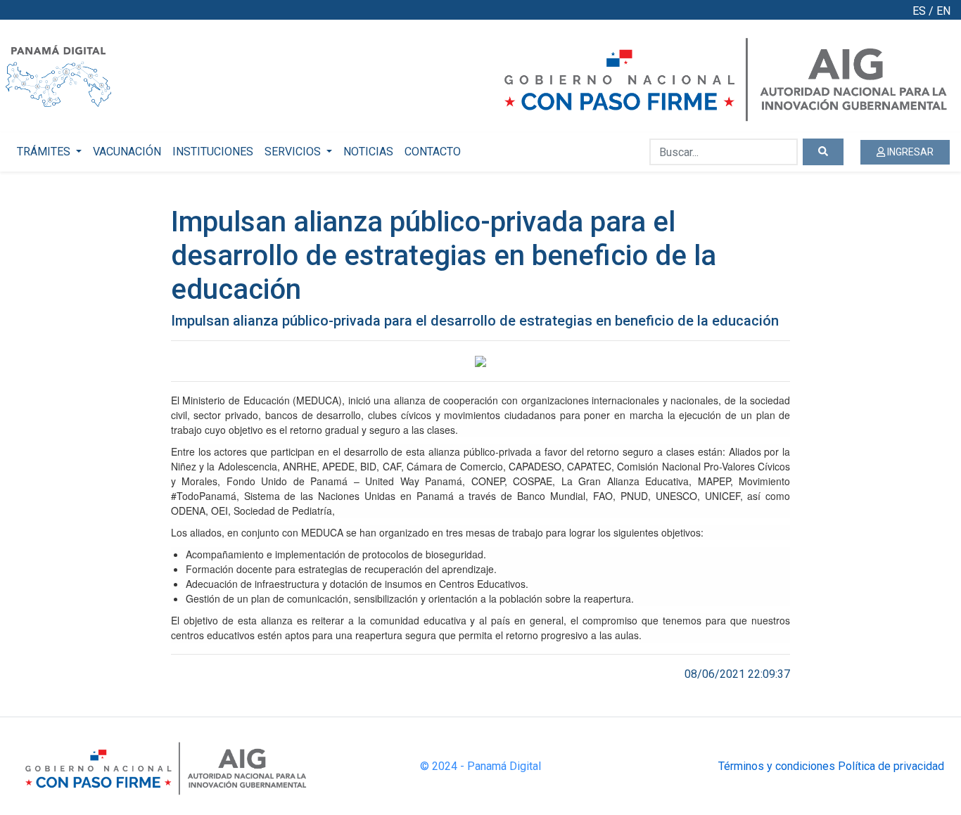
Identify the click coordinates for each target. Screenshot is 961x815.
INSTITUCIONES (212, 151)
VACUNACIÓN (127, 151)
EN (943, 11)
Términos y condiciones (776, 766)
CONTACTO (433, 151)
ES (919, 11)
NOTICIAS (368, 151)
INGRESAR (909, 152)
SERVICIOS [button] (294, 151)
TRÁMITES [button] (45, 151)
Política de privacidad (891, 766)
